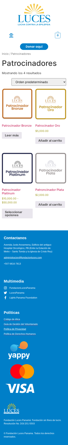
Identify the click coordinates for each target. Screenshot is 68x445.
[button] (11, 36)
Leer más (12, 135)
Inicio (5, 54)
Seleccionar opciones (13, 213)
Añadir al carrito (50, 140)
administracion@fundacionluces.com (23, 257)
